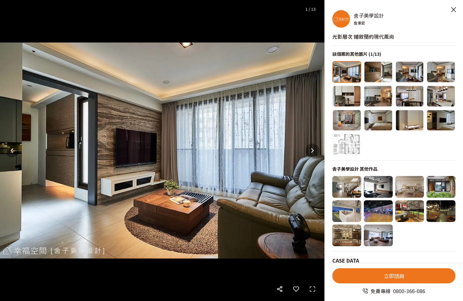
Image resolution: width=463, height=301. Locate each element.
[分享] (280, 289)
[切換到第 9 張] (346, 120)
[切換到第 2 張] (378, 72)
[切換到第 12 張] (440, 120)
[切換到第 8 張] (440, 96)
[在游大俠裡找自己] (440, 187)
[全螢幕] (312, 289)
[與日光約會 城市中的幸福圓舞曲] (378, 235)
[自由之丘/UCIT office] (346, 211)
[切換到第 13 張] (346, 144)
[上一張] (12, 150)
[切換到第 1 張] (346, 72)
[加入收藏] (296, 289)
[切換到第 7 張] (409, 96)
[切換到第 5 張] (346, 96)
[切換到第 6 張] (378, 96)
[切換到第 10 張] (378, 120)
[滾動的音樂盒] (378, 211)
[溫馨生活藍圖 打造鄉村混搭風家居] (346, 187)
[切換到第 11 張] (409, 120)
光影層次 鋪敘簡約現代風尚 (363, 36)
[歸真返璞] (409, 187)
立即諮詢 (394, 276)
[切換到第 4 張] (440, 72)
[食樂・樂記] (440, 211)
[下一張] (312, 150)
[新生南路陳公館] (378, 187)
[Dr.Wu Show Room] (346, 235)
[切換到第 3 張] (409, 72)
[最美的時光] (409, 211)
